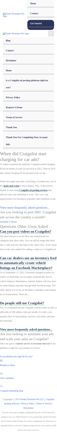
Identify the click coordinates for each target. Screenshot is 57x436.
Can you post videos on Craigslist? (25, 231)
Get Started (36, 23)
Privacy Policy (13, 97)
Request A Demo (14, 107)
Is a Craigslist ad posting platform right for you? (27, 84)
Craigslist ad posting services (33, 190)
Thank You (11, 127)
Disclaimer (11, 60)
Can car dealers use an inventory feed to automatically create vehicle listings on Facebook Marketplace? (28, 263)
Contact (34, 13)
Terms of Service (14, 117)
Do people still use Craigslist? (22, 303)
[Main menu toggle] (51, 33)
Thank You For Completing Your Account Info (27, 141)
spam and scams (11, 186)
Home (33, 3)
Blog (8, 40)
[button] (8, 221)
